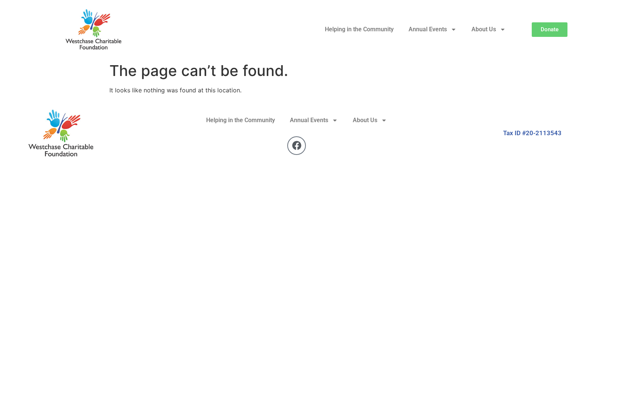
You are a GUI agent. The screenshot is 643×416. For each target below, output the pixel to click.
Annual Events (428, 29)
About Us (483, 29)
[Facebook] (296, 145)
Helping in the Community (359, 29)
